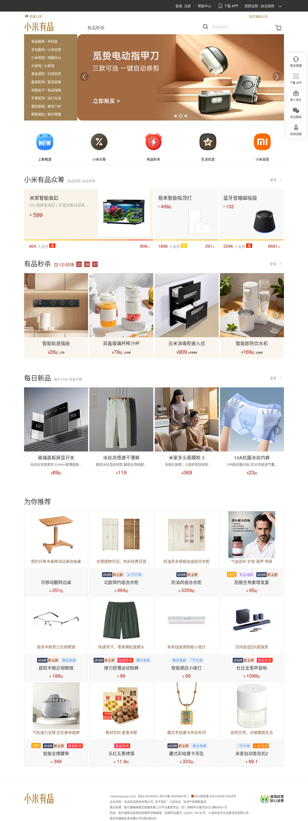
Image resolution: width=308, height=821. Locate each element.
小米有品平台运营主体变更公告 (228, 813)
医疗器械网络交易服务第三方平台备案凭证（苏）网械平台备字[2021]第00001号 (175, 807)
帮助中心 (204, 5)
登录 (178, 5)
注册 (187, 5)
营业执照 (115, 807)
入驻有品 (175, 802)
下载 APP (231, 5)
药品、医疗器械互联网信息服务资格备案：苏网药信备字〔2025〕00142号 (158, 813)
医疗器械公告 (249, 16)
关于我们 (161, 802)
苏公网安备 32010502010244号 (215, 796)
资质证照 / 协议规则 (259, 5)
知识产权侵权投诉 (194, 802)
